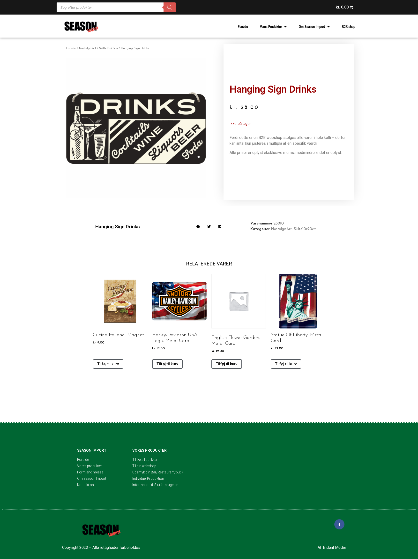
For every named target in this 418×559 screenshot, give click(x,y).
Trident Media (334, 547)
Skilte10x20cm (108, 48)
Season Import (91, 450)
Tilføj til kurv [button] (108, 364)
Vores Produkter (271, 26)
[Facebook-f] (339, 524)
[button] (198, 226)
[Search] (170, 7)
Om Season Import (312, 26)
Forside (243, 26)
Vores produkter (149, 450)
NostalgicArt (87, 48)
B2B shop (348, 26)
